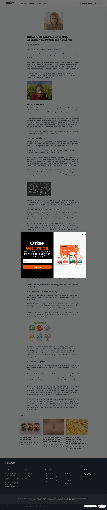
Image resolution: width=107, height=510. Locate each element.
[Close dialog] (84, 234)
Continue (37, 267)
